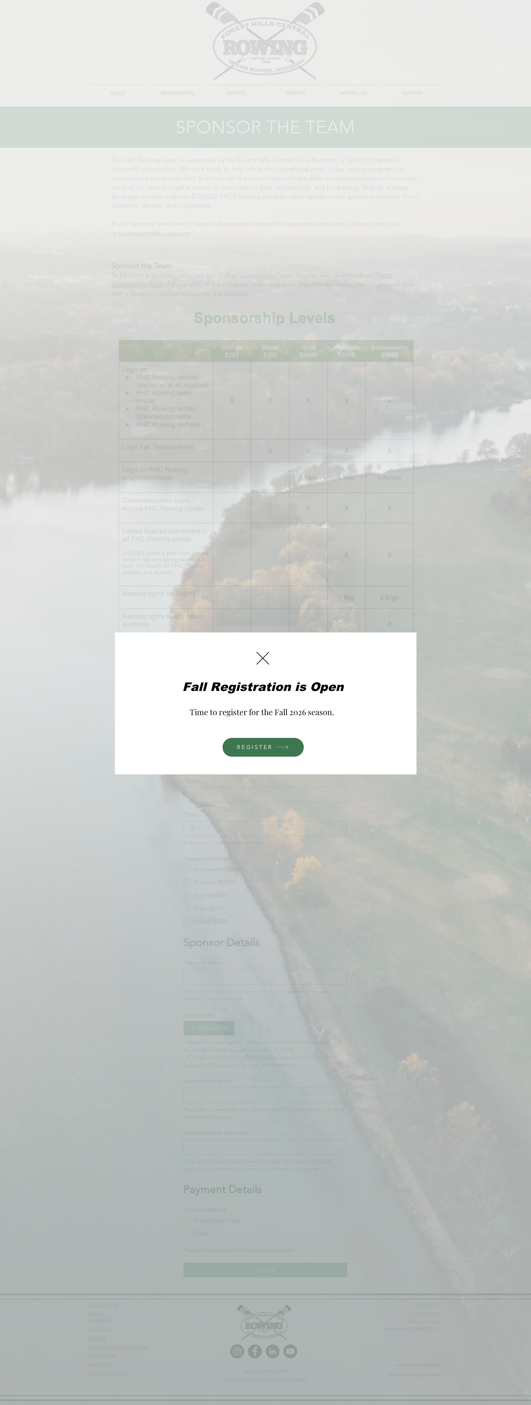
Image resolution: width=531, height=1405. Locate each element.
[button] (262, 658)
